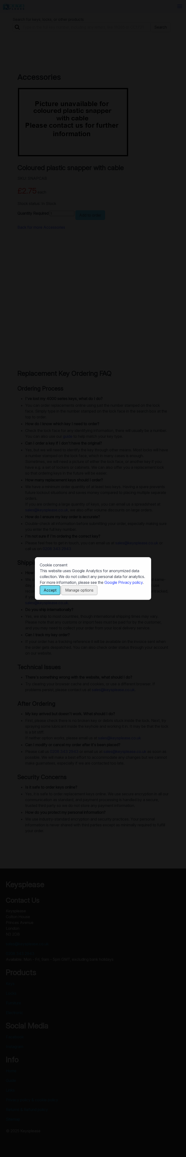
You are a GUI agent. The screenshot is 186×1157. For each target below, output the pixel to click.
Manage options (79, 590)
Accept (50, 590)
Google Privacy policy (123, 582)
